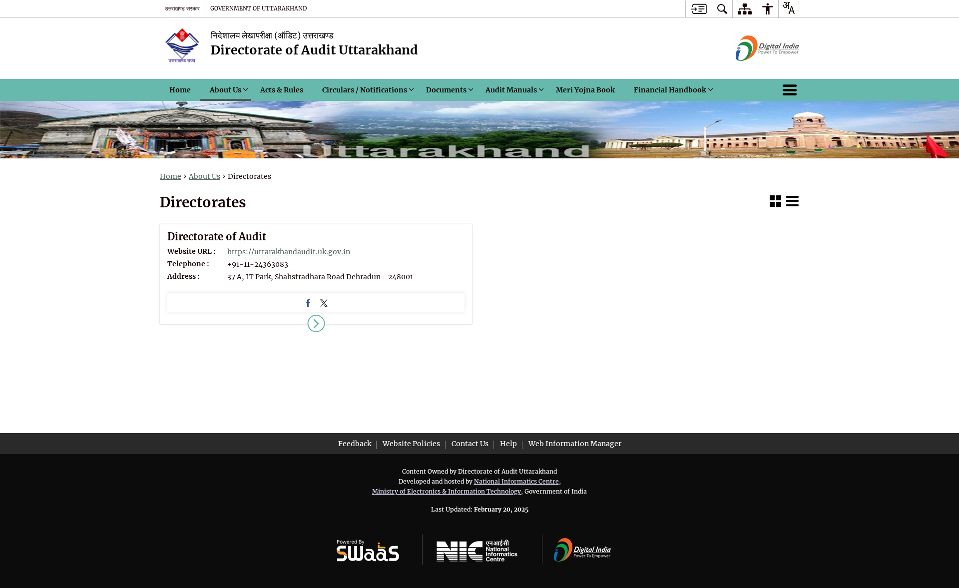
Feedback (354, 443)
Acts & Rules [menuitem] (281, 89)
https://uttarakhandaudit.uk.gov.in (288, 251)
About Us (204, 176)
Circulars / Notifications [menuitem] (364, 89)
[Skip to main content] (698, 8)
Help (508, 443)
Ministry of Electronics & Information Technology (446, 491)
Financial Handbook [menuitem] (670, 89)
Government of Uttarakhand (258, 8)
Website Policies (411, 443)
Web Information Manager (574, 443)
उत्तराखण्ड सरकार (182, 8)
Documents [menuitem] (446, 89)
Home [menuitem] (180, 89)
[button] (775, 202)
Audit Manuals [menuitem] (511, 89)
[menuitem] (722, 8)
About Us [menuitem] (225, 89)
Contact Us (470, 443)
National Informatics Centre (516, 481)
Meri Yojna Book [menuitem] (585, 89)
